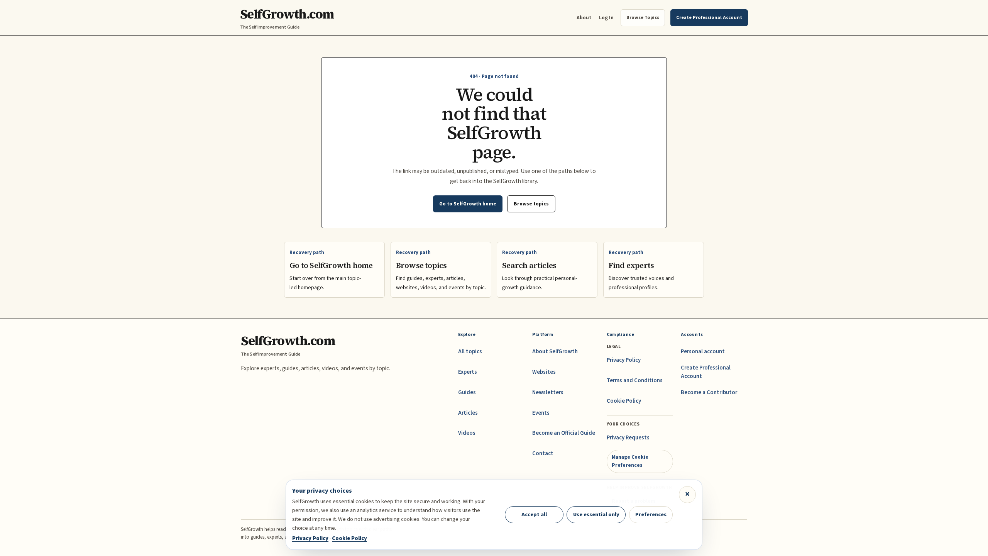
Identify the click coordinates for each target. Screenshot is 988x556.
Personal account (703, 352)
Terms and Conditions (635, 380)
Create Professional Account (706, 372)
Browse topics (531, 203)
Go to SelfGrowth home (467, 203)
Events (541, 413)
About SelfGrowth (555, 352)
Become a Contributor (709, 392)
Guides (467, 392)
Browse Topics (642, 17)
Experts (467, 372)
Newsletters (547, 392)
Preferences (651, 514)
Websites (544, 372)
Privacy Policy (624, 360)
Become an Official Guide (563, 433)
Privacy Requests (628, 438)
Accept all (534, 514)
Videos (466, 433)
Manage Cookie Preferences (630, 460)
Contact (542, 453)
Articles (468, 413)
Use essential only (596, 514)
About (584, 17)
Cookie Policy (624, 401)
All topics (470, 352)
